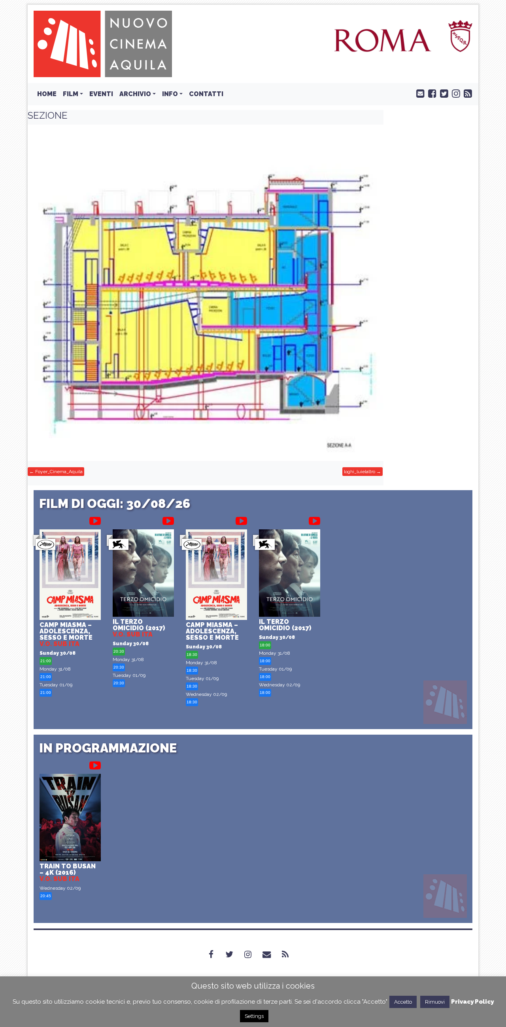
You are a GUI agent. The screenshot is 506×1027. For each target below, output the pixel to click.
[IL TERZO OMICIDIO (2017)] (143, 574)
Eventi (101, 94)
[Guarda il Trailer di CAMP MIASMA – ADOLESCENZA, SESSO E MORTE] (95, 519)
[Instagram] (252, 954)
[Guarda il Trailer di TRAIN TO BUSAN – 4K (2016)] (95, 764)
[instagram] (454, 93)
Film (70, 94)
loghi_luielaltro (359, 471)
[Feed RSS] (466, 93)
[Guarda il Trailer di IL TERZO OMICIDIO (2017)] (168, 519)
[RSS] (290, 954)
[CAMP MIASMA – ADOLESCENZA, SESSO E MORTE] (70, 575)
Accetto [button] (403, 1002)
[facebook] (430, 93)
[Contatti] (271, 954)
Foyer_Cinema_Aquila (59, 471)
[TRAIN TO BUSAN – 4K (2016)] (70, 819)
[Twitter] (234, 954)
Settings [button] (254, 1016)
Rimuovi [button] (435, 1002)
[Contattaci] (419, 93)
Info (170, 94)
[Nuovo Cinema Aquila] (103, 43)
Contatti (206, 94)
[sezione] (205, 293)
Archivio (135, 94)
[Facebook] (216, 954)
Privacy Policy (472, 1001)
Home (47, 94)
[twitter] (442, 93)
